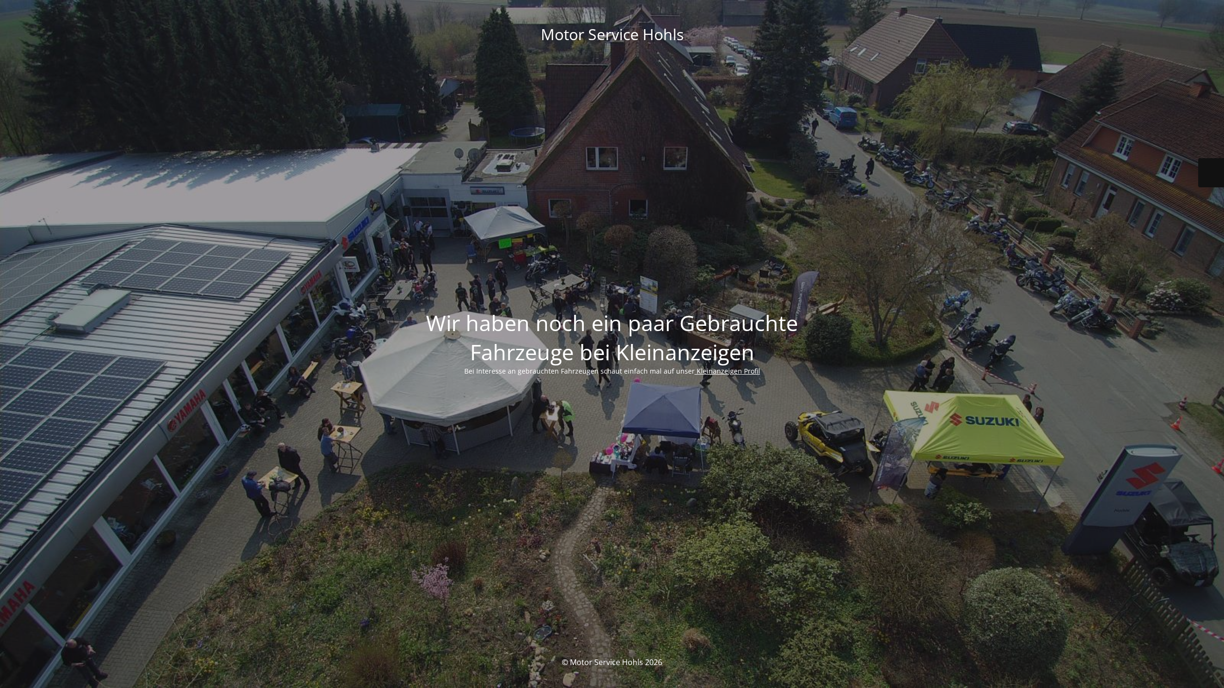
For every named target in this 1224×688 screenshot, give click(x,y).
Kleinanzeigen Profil (727, 371)
